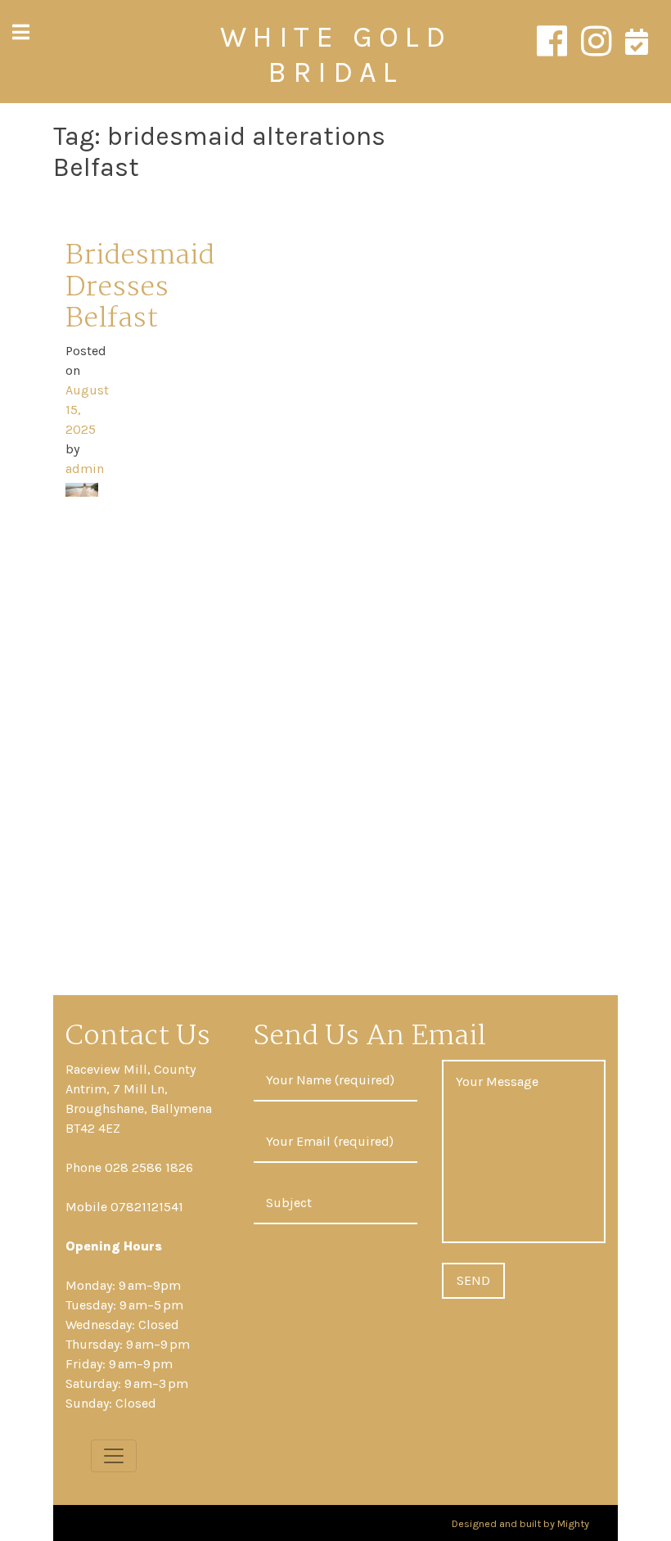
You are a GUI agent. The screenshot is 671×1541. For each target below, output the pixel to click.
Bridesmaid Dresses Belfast (139, 287)
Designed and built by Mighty (520, 1522)
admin (84, 468)
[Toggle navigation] (114, 1456)
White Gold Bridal (336, 54)
